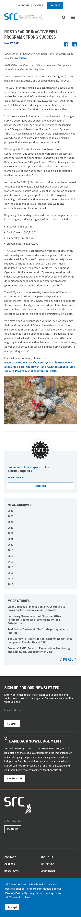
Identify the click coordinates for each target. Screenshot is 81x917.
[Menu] (73, 17)
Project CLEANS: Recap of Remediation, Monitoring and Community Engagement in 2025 (39, 650)
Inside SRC (23, 5)
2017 (10, 561)
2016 (10, 567)
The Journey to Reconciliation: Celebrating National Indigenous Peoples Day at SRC (40, 640)
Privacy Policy (14, 893)
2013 (10, 584)
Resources (11, 871)
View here (21, 58)
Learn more (14, 778)
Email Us (12, 829)
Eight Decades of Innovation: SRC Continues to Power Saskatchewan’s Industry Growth (36, 608)
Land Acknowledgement (35, 741)
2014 (10, 578)
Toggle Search (64, 17)
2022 (10, 533)
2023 (10, 527)
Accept (12, 907)
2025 (10, 516)
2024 (10, 522)
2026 (10, 510)
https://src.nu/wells (43, 371)
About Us (46, 857)
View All (66, 659)
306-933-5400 (15, 477)
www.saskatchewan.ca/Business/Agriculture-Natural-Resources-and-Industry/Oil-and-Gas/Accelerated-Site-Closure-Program (40, 367)
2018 (10, 556)
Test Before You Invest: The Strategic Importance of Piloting (40, 630)
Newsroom (47, 871)
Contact (55, 5)
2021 (10, 539)
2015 (10, 573)
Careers (38, 5)
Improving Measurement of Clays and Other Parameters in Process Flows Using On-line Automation (34, 619)
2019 (10, 550)
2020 (10, 544)
